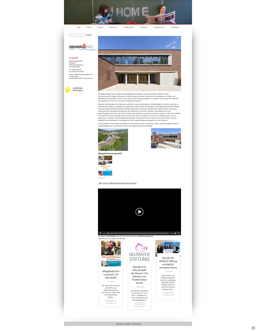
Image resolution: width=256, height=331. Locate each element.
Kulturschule (113, 27)
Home (78, 27)
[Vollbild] (178, 233)
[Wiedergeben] (101, 233)
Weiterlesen (111, 301)
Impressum (120, 324)
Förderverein (144, 27)
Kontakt (128, 324)
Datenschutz (136, 324)
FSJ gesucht (101, 178)
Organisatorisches (159, 27)
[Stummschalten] (175, 233)
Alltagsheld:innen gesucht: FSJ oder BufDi (110, 274)
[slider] (138, 233)
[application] (139, 212)
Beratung (100, 27)
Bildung (89, 27)
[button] (140, 212)
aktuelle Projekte (129, 27)
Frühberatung (175, 27)
